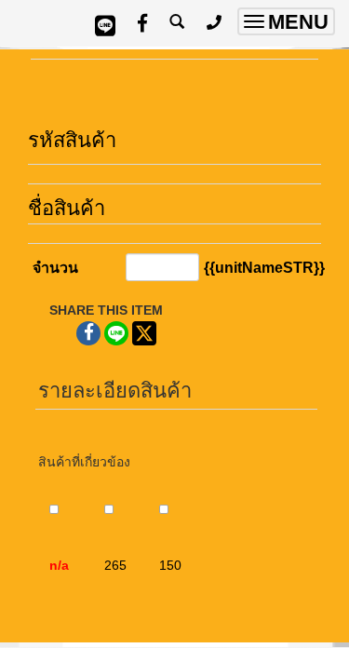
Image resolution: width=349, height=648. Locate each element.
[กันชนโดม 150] (148, 558)
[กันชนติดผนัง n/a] (38, 558)
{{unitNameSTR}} (264, 268)
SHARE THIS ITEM (106, 310)
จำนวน (55, 268)
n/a (59, 565)
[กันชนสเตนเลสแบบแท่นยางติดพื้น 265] (93, 558)
